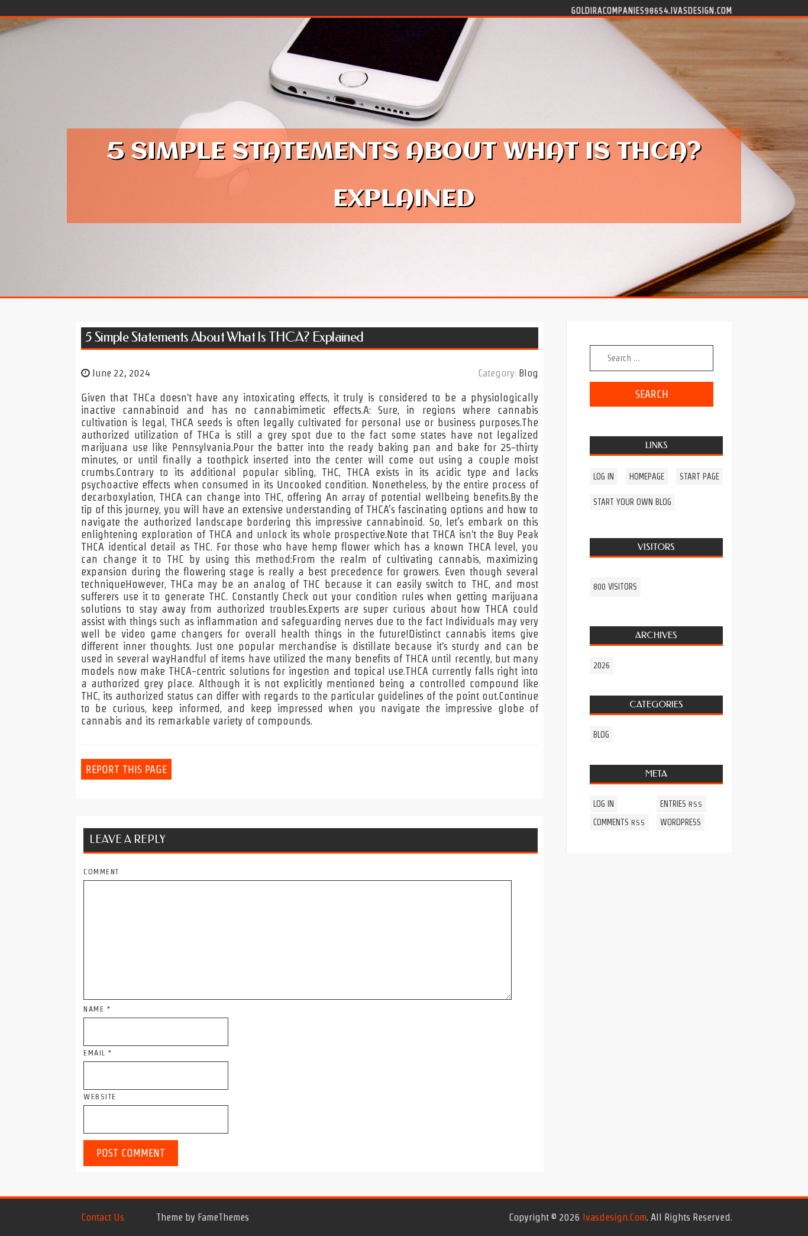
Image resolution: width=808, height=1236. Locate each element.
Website (100, 1096)
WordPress (680, 822)
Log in (603, 476)
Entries (681, 804)
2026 (601, 665)
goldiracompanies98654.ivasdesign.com (651, 10)
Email (97, 1052)
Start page (699, 476)
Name (97, 1009)
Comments (619, 822)
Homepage (646, 476)
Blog (528, 373)
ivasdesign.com (615, 1217)
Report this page (126, 769)
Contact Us (102, 1217)
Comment (101, 871)
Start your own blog (632, 502)
